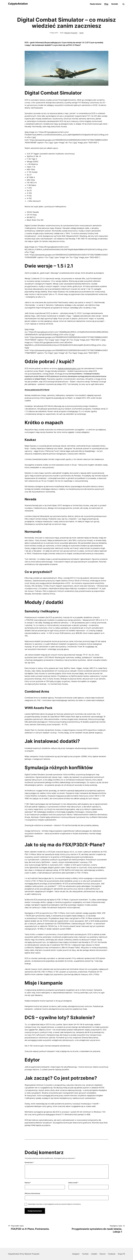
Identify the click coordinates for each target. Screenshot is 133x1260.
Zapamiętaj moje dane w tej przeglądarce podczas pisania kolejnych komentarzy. (54, 1204)
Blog (106, 4)
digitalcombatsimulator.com (69, 368)
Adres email (73, 1183)
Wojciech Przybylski (70, 33)
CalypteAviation (18, 3)
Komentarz (29, 1162)
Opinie (81, 33)
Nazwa (28, 1183)
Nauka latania (95, 4)
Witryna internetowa (32, 1193)
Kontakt (114, 4)
